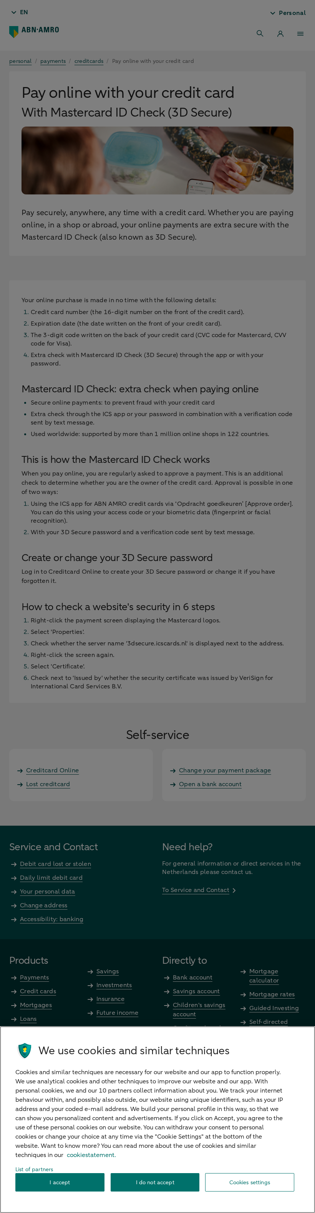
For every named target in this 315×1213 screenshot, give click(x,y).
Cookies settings (249, 1182)
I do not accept (155, 1182)
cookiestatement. (91, 1155)
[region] (157, 1119)
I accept (60, 1182)
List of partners (34, 1169)
